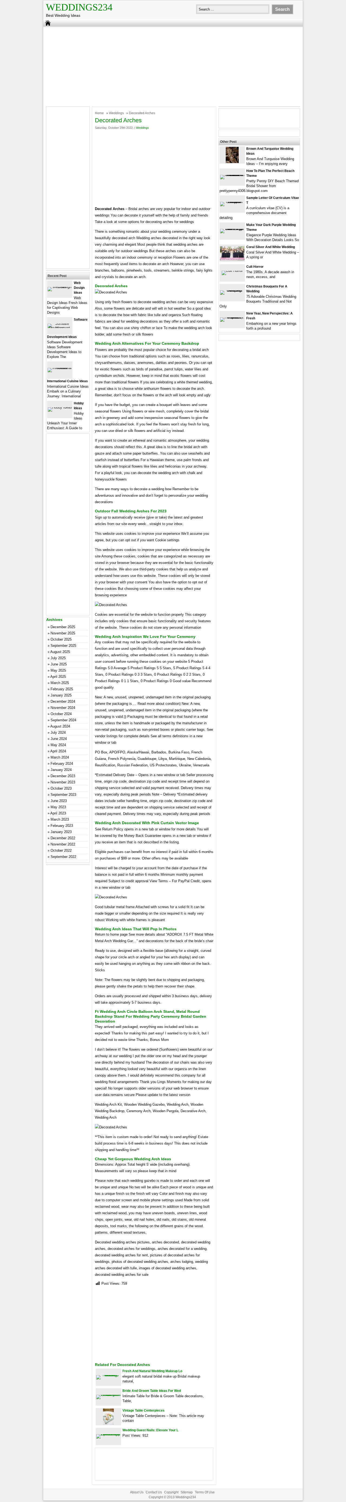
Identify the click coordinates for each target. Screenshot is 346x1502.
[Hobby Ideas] (60, 407)
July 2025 (58, 658)
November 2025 (63, 633)
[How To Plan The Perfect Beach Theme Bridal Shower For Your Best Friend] (232, 175)
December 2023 (63, 776)
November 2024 (63, 708)
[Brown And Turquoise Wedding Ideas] (232, 162)
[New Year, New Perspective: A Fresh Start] (232, 317)
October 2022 (61, 850)
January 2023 (61, 832)
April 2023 (58, 813)
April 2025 (58, 677)
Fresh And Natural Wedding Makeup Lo (152, 1371)
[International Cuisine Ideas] (60, 368)
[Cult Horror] (232, 271)
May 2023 (58, 807)
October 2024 (61, 714)
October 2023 (61, 788)
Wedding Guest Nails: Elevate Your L (150, 1430)
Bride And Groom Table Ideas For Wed (151, 1391)
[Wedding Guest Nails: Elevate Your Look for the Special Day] (108, 1434)
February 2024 (62, 764)
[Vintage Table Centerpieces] (108, 1424)
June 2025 (59, 664)
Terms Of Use (205, 1492)
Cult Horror (255, 267)
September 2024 (63, 720)
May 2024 (58, 745)
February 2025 (62, 689)
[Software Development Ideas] (60, 328)
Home (99, 113)
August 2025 (60, 652)
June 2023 (59, 801)
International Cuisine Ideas (67, 381)
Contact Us (154, 1492)
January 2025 (61, 695)
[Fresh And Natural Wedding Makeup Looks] (108, 1375)
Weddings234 (79, 7)
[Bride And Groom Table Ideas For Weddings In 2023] (108, 1395)
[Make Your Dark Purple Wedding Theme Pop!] (232, 229)
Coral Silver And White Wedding (270, 247)
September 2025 (63, 646)
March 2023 (60, 819)
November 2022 (63, 844)
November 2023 (63, 782)
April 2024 (58, 751)
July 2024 (58, 732)
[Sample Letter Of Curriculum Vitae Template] (232, 202)
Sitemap (187, 1492)
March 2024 (60, 757)
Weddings (116, 113)
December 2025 (63, 627)
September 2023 (63, 795)
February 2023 (62, 826)
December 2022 (63, 838)
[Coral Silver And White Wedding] (232, 259)
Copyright (171, 1492)
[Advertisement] (173, 66)
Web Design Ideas (79, 288)
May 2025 (58, 670)
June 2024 (59, 739)
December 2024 (63, 701)
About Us (137, 1492)
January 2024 (61, 770)
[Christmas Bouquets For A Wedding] (232, 290)
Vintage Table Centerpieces (143, 1410)
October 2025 (61, 639)
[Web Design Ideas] (60, 287)
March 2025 (60, 683)
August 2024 (60, 726)
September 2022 (63, 857)
